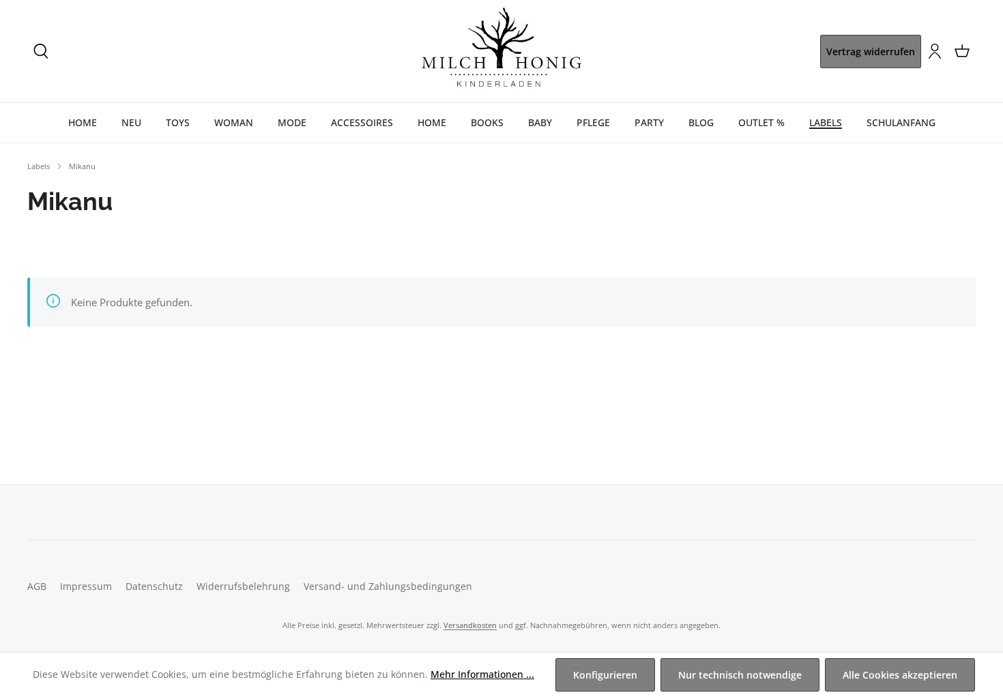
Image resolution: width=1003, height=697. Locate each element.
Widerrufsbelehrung (243, 586)
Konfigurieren (605, 674)
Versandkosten (470, 625)
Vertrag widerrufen (870, 51)
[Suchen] (41, 51)
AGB (36, 586)
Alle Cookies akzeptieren (900, 674)
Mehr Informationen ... (482, 674)
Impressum (86, 586)
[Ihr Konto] (934, 51)
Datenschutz (154, 586)
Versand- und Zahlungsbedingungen (388, 586)
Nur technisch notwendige (740, 674)
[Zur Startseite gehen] (501, 51)
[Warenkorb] (962, 51)
